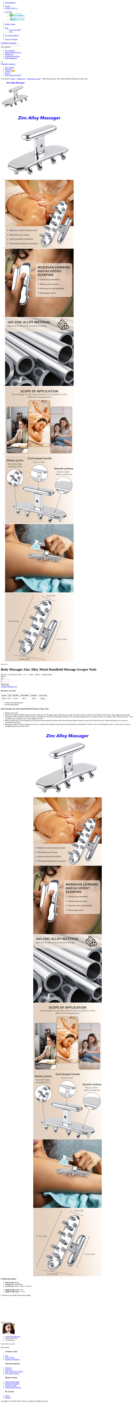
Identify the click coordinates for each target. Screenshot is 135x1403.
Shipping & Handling (12, 1384)
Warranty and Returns (12, 1359)
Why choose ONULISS (13, 75)
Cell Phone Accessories (8, 43)
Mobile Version (10, 24)
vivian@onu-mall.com (12, 1336)
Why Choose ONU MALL (14, 1371)
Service (7, 73)
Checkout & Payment (12, 1382)
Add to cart (5, 684)
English (7, 6)
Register (15, 39)
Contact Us (9, 1370)
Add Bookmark (10, 2)
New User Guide (15, 30)
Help (6, 28)
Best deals (8, 69)
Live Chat (8, 12)
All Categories (10, 50)
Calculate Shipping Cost (9, 686)
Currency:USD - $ (11, 8)
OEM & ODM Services (13, 1387)
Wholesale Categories (8, 64)
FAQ (11, 32)
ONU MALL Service (12, 1373)
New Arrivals (9, 67)
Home (13, 79)
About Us (8, 1368)
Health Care (9, 54)
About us (8, 71)
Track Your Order (11, 1385)
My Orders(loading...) (12, 35)
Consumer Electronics (12, 56)
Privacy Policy (10, 1357)
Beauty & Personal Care (13, 52)
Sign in (7, 39)
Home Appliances (11, 58)
